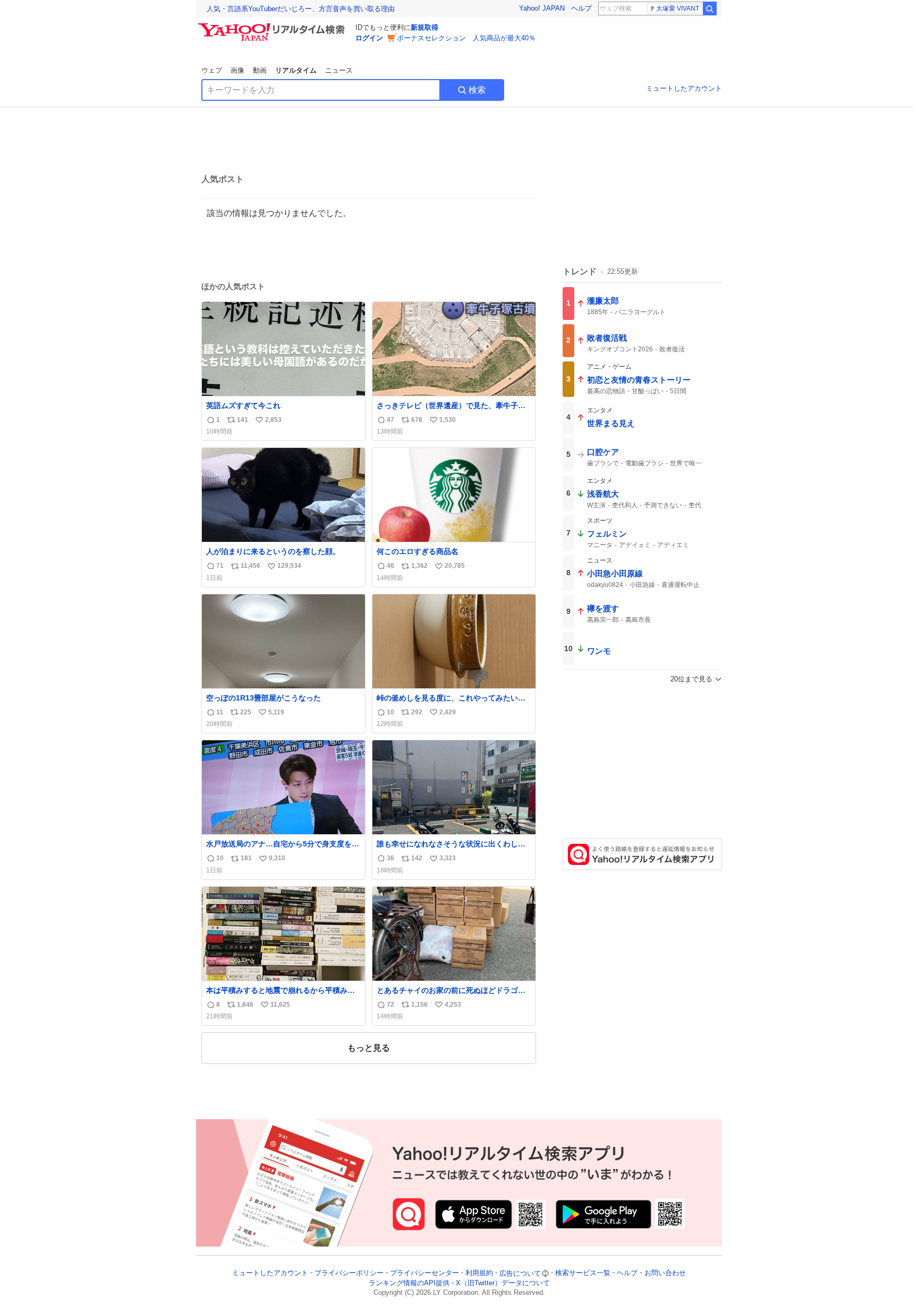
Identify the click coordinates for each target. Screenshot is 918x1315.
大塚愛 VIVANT (677, 8)
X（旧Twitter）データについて (503, 1283)
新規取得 (424, 27)
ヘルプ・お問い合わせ (651, 1273)
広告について (520, 1273)
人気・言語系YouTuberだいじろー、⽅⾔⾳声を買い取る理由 (301, 9)
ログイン (369, 38)
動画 (260, 70)
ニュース (339, 70)
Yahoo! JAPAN (542, 8)
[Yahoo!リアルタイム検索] (273, 26)
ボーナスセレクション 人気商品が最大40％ (466, 38)
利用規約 (479, 1273)
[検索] (710, 8)
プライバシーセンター (424, 1273)
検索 (477, 89)
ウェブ (211, 70)
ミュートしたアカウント (684, 88)
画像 (237, 70)
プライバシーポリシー (349, 1273)
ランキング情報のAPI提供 (409, 1283)
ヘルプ (581, 8)
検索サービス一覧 (582, 1273)
